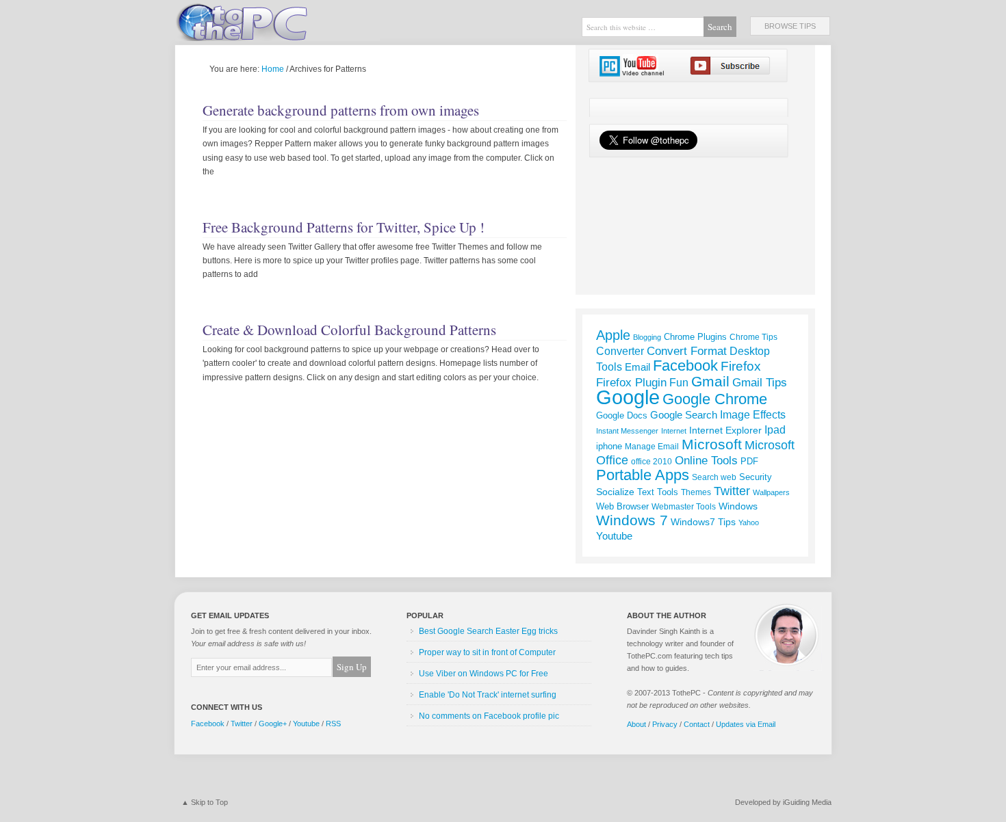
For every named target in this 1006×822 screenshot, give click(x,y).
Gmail (710, 381)
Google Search (683, 415)
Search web (714, 477)
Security (755, 477)
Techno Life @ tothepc (277, 20)
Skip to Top (209, 802)
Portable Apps (642, 474)
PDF (749, 461)
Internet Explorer (725, 430)
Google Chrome (714, 399)
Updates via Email (745, 724)
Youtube (614, 536)
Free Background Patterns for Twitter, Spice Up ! (344, 227)
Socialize (615, 491)
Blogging (647, 337)
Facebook (685, 365)
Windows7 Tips (703, 521)
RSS (333, 723)
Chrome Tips (753, 336)
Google (628, 397)
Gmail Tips (759, 382)
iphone (609, 446)
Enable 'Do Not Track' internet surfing (487, 695)
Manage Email (652, 446)
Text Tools (657, 492)
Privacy (665, 724)
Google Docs (621, 415)
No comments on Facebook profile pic (489, 716)
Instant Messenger (627, 431)
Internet (673, 431)
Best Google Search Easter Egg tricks (488, 631)
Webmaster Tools (684, 506)
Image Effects (753, 415)
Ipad (775, 429)
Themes (696, 492)
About (636, 724)
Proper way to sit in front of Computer (487, 652)
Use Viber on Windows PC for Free (483, 673)
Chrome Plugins (695, 337)
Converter (620, 351)
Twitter (732, 491)
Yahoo (748, 522)
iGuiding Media (807, 802)
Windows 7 (632, 520)
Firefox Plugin (631, 382)
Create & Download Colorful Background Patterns (349, 329)
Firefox (741, 366)
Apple (613, 335)
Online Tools (706, 460)
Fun (678, 382)
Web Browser (622, 506)
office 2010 (651, 461)
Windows (738, 506)
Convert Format (687, 351)
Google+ (273, 723)
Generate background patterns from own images (341, 110)
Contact (697, 724)
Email (637, 367)
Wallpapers (771, 492)
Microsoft (712, 444)
